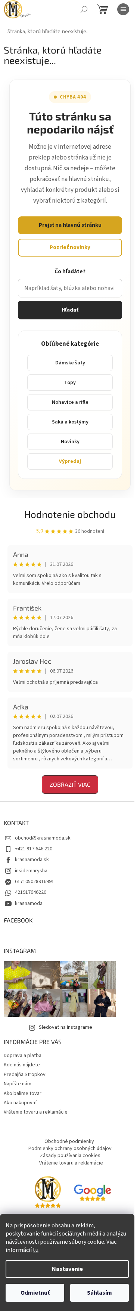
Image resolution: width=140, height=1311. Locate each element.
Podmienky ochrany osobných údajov (70, 1148)
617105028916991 (34, 881)
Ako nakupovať (20, 1103)
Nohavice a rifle (70, 402)
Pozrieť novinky (70, 247)
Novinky (70, 441)
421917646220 (30, 892)
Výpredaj (70, 461)
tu (35, 1250)
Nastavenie (67, 1269)
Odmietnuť (35, 1293)
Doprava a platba (22, 1055)
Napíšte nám (17, 1084)
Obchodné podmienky (69, 1141)
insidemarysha (31, 870)
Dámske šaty (70, 363)
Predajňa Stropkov (25, 1074)
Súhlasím (99, 1293)
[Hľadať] (84, 9)
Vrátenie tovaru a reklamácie (36, 1112)
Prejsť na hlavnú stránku (70, 225)
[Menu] (123, 9)
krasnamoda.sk (32, 859)
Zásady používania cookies (70, 1155)
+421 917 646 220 (33, 849)
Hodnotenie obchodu (70, 514)
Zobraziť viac (70, 784)
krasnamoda (29, 903)
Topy (70, 382)
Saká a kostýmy (70, 422)
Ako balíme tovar (22, 1093)
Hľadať (70, 310)
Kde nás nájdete (22, 1065)
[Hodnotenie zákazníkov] (92, 1192)
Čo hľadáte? (70, 272)
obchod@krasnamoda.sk (43, 838)
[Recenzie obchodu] (47, 1192)
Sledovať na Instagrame (65, 1027)
